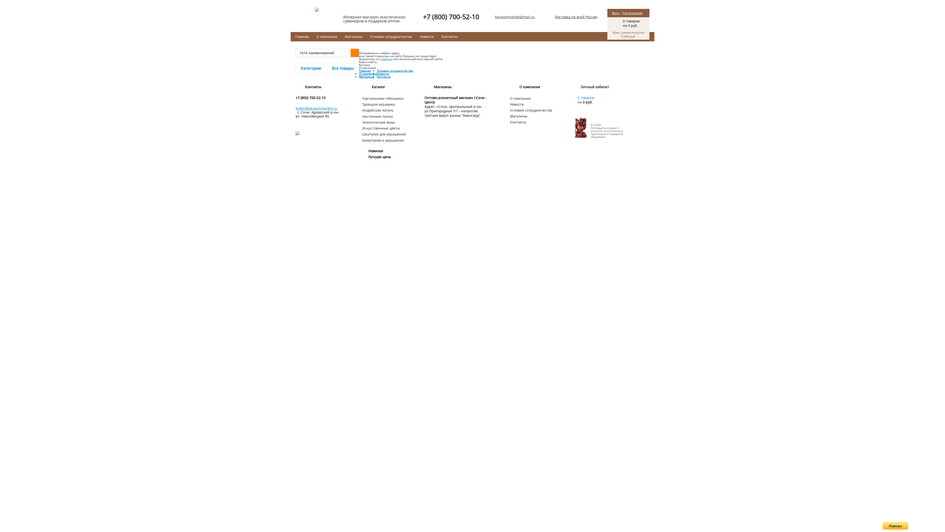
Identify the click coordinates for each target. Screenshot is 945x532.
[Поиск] (355, 53)
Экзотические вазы (378, 122)
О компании (326, 36)
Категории (311, 68)
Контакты (449, 36)
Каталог (378, 86)
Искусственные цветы (381, 128)
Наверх (895, 526)
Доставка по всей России (576, 17)
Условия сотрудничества (391, 36)
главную (386, 59)
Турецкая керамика (378, 104)
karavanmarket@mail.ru (515, 17)
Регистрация (632, 13)
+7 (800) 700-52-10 (451, 16)
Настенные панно (377, 116)
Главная (302, 36)
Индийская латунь (378, 110)
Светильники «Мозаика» (383, 98)
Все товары (343, 68)
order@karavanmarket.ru (316, 108)
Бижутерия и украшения (383, 140)
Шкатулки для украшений (384, 134)
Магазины (353, 36)
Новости (427, 36)
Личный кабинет (595, 86)
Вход (615, 13)
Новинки (375, 151)
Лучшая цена (379, 156)
